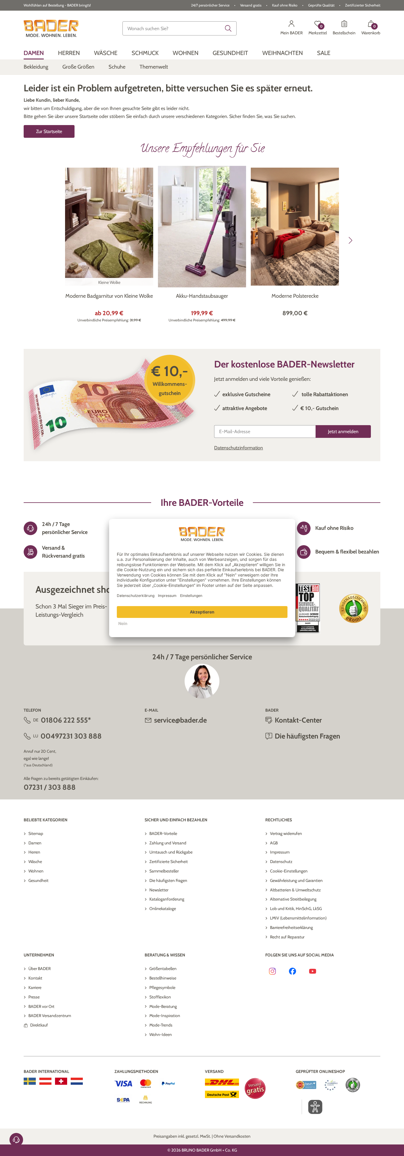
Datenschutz (281, 861)
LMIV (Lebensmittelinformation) (298, 918)
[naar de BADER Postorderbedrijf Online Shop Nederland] (77, 1081)
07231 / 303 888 (50, 787)
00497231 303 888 (71, 736)
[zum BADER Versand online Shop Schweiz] (61, 1081)
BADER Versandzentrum (49, 1015)
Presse (34, 997)
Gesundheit (38, 880)
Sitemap (35, 833)
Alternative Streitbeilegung (293, 899)
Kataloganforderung (166, 899)
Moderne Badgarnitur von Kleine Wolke (109, 296)
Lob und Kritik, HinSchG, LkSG (296, 908)
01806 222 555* (66, 720)
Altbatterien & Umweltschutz (295, 890)
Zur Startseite (49, 131)
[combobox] (179, 28)
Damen (34, 843)
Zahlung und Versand (167, 843)
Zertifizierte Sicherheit (168, 861)
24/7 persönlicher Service (210, 5)
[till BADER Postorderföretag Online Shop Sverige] (30, 1081)
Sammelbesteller (164, 871)
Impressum (280, 852)
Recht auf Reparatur (287, 937)
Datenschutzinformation (238, 448)
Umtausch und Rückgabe (171, 852)
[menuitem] (34, 52)
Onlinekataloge (162, 908)
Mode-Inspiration (164, 1015)
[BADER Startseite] (51, 28)
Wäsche (35, 861)
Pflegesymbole (162, 987)
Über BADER (39, 968)
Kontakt (35, 978)
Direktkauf (39, 1025)
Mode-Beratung (163, 1006)
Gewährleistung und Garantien (296, 880)
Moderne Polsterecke (295, 296)
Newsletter (158, 890)
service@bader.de (180, 720)
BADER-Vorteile (163, 833)
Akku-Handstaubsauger (202, 296)
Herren (34, 852)
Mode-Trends (160, 1025)
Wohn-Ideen (160, 1034)
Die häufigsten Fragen (168, 880)
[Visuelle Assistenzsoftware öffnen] (312, 1107)
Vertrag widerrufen (286, 833)
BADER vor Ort (41, 1006)
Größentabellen (163, 968)
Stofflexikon (160, 997)
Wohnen (35, 871)
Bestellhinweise (162, 978)
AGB (274, 843)
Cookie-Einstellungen (289, 871)
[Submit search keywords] (228, 28)
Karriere (34, 987)
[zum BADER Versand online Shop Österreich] (45, 1081)
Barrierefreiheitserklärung (291, 927)
